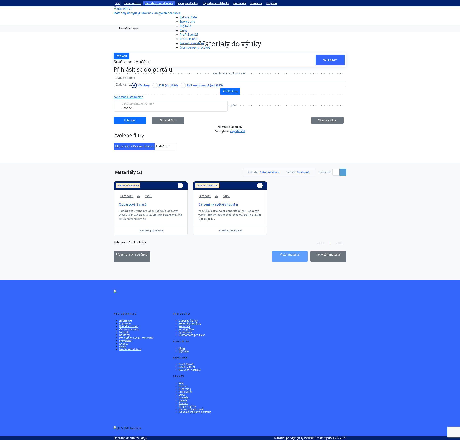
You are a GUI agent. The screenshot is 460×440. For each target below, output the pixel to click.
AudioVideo (185, 391)
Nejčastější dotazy (130, 349)
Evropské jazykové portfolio (195, 412)
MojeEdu (271, 3)
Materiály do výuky (126, 13)
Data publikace (269, 172)
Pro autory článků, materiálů (136, 337)
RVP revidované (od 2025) (205, 85)
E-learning (185, 389)
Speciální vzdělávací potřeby (138, 104)
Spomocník (187, 22)
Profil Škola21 (189, 35)
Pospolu (183, 403)
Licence (123, 343)
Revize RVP (239, 3)
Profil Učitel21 (189, 39)
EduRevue (256, 3)
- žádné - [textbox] (128, 108)
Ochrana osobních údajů (130, 438)
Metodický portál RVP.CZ (159, 3)
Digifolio (185, 26)
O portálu (125, 323)
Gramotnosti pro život (195, 47)
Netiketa (124, 332)
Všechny (144, 85)
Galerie (183, 400)
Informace (125, 320)
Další (177, 13)
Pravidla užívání (128, 326)
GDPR (122, 346)
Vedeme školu (132, 3)
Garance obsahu (129, 329)
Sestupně (303, 172)
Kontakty (124, 335)
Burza (182, 394)
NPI (117, 3)
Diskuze (183, 386)
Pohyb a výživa (187, 406)
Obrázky (183, 397)
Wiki (181, 383)
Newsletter (125, 340)
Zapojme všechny (188, 3)
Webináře (167, 13)
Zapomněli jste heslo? (128, 97)
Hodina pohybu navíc (191, 409)
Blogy (183, 30)
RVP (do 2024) (168, 85)
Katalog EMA (188, 17)
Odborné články (150, 13)
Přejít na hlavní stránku (131, 254)
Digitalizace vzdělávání (216, 3)
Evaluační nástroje (192, 43)
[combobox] (171, 106)
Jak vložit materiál (329, 254)
